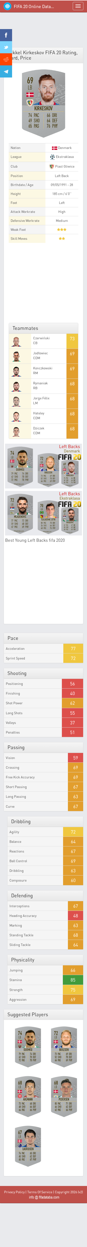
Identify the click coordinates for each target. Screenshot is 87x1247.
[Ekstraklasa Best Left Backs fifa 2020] (43, 513)
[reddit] (6, 59)
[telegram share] (6, 71)
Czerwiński (41, 338)
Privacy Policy (14, 1192)
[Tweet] (6, 47)
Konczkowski (42, 368)
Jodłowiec (40, 353)
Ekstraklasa (64, 157)
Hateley (38, 413)
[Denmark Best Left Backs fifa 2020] (43, 466)
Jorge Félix (41, 398)
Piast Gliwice (64, 166)
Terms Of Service (39, 1192)
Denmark (64, 148)
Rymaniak (40, 383)
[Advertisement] (43, 31)
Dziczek (38, 428)
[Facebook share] (6, 35)
